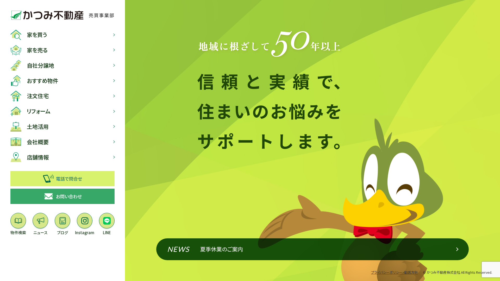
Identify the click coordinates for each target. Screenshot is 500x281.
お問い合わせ (69, 196)
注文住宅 (38, 96)
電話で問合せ (69, 178)
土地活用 (38, 126)
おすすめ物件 (42, 81)
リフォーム (39, 111)
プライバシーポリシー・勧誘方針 (394, 272)
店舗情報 (38, 157)
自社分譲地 (40, 65)
